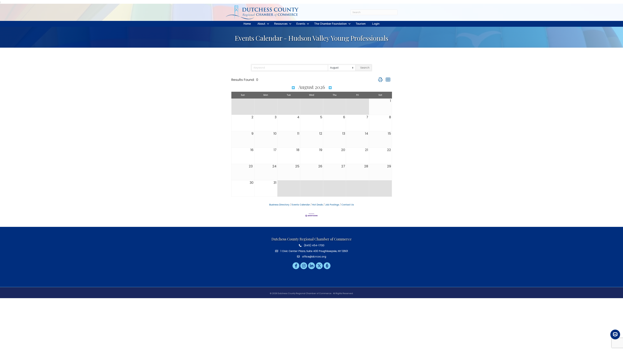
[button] (380, 79)
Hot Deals (317, 204)
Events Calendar (301, 204)
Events (300, 23)
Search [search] (364, 68)
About (261, 23)
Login (375, 23)
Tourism (361, 23)
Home (247, 23)
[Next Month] (330, 87)
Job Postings (332, 204)
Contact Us (347, 204)
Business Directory (279, 204)
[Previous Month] (293, 87)
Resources (280, 23)
